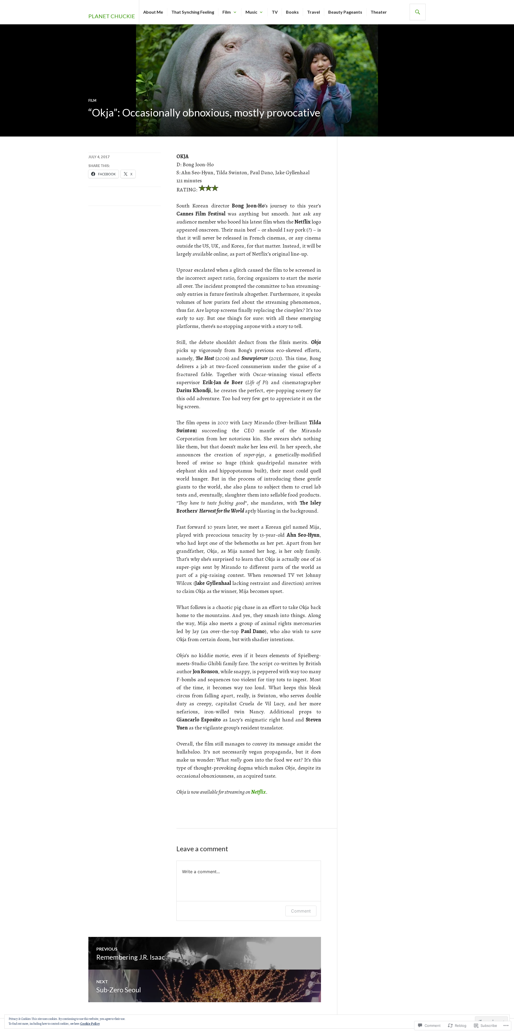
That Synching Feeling (192, 11)
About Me (153, 11)
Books (292, 11)
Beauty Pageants (345, 11)
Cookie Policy (90, 1023)
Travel (313, 11)
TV (275, 11)
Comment (301, 911)
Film (226, 11)
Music (251, 11)
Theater (379, 11)
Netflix (258, 792)
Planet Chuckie (111, 16)
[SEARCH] (418, 12)
